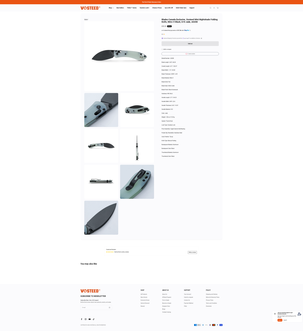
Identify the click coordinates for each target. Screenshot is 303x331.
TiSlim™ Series (132, 8)
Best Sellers (120, 8)
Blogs (163, 309)
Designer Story (166, 306)
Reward (143, 306)
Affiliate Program (166, 297)
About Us (164, 294)
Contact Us (187, 300)
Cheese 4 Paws (157, 8)
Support (191, 8)
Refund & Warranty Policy (212, 297)
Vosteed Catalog (166, 312)
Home (85, 19)
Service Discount (145, 303)
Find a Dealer (165, 300)
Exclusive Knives (145, 300)
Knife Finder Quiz (181, 8)
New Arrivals (144, 297)
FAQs (185, 306)
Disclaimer (209, 306)
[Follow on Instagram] (86, 319)
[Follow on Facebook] (81, 319)
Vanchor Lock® (144, 8)
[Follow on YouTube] (90, 319)
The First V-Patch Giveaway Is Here (151, 2)
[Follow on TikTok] (94, 319)
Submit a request (188, 297)
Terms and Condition (211, 303)
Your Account (187, 294)
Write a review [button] (192, 252)
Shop (110, 8)
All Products (144, 294)
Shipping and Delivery (211, 294)
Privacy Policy (209, 300)
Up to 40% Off (169, 8)
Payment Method (188, 303)
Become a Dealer (166, 303)
